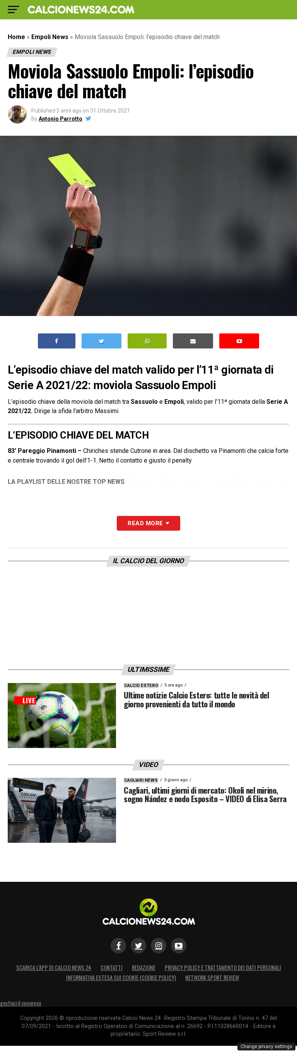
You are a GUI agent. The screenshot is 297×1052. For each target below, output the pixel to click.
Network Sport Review (212, 977)
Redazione (143, 967)
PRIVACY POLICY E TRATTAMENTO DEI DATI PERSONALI (223, 967)
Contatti (112, 967)
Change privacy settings (266, 1046)
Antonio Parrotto (60, 119)
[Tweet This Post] (101, 340)
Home (16, 37)
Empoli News (49, 37)
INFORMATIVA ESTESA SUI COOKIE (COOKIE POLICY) (121, 977)
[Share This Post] (147, 340)
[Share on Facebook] (57, 340)
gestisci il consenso (20, 1003)
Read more (145, 523)
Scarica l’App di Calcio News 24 (53, 967)
